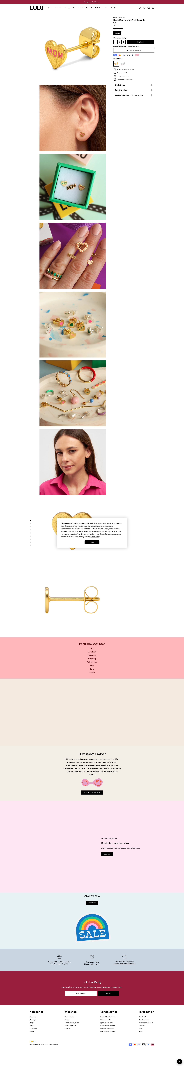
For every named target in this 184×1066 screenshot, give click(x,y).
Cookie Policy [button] (104, 534)
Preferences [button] (94, 537)
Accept (92, 542)
